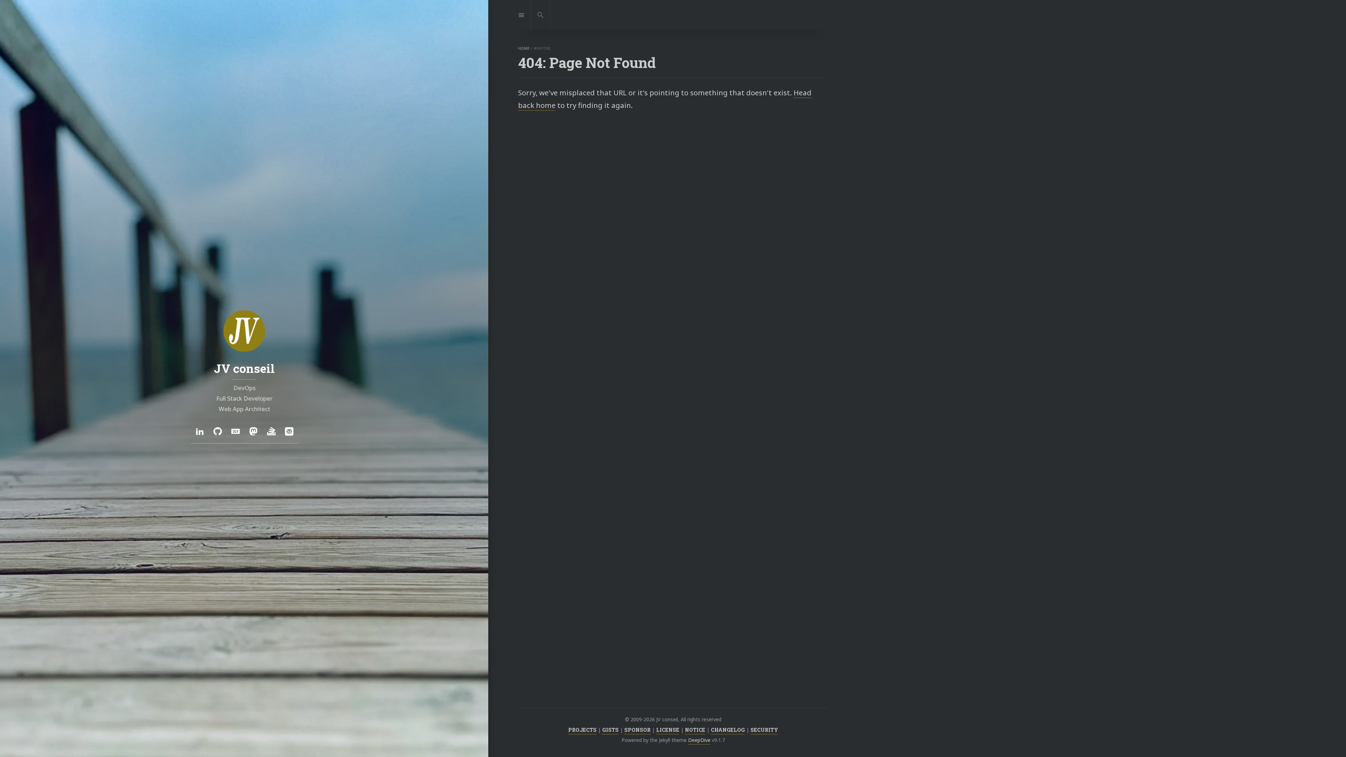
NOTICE (695, 730)
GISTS (610, 730)
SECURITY (764, 730)
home (524, 48)
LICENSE (667, 730)
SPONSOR (637, 730)
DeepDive (699, 740)
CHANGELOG (728, 730)
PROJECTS (582, 730)
